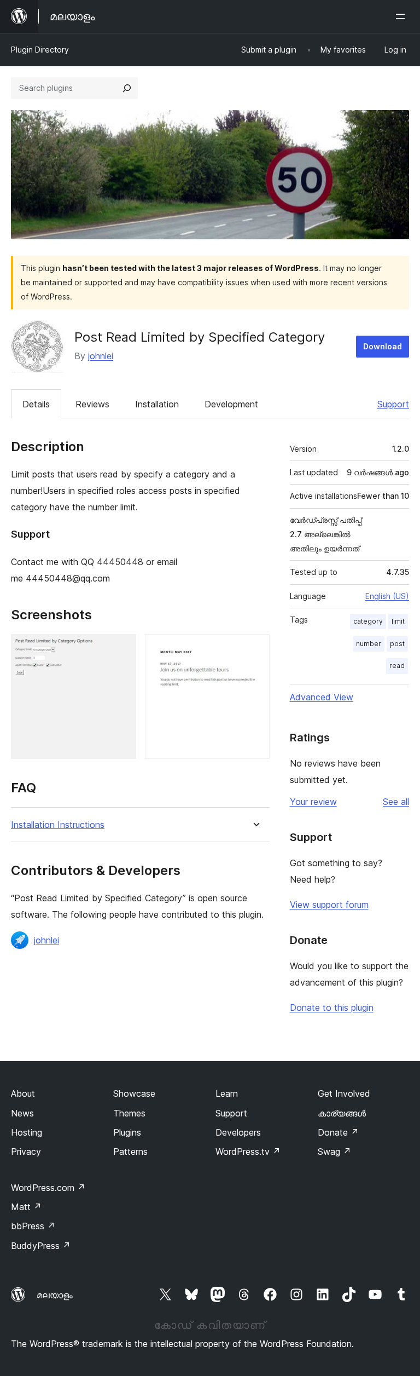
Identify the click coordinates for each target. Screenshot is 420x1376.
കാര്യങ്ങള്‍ (342, 1113)
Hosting (26, 1132)
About (23, 1093)
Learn (226, 1093)
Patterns (130, 1151)
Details (36, 404)
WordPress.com (48, 1187)
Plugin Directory (40, 49)
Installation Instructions (57, 825)
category (368, 621)
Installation (157, 404)
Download (382, 346)
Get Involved (344, 1093)
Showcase (134, 1093)
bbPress (33, 1225)
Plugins (127, 1132)
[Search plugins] (127, 88)
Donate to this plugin (332, 1007)
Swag (334, 1151)
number (368, 644)
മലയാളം (55, 1294)
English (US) (387, 596)
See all (396, 801)
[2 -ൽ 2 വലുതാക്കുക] (254, 648)
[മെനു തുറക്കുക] (402, 16)
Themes (129, 1113)
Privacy (26, 1151)
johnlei (100, 355)
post (397, 644)
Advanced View (321, 697)
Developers (238, 1132)
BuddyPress (41, 1245)
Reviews (92, 404)
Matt (26, 1206)
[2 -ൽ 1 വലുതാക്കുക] (121, 648)
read (397, 665)
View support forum (329, 904)
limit (398, 621)
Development (231, 404)
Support (393, 404)
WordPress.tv (248, 1151)
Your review (313, 801)
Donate (338, 1132)
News (22, 1113)
